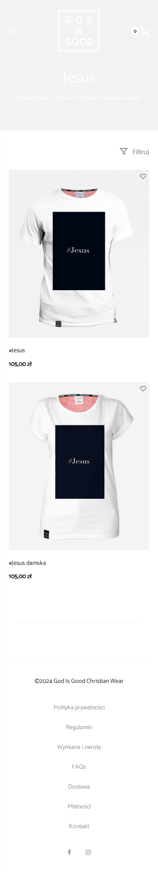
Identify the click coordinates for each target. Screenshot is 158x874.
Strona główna (33, 98)
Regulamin (79, 728)
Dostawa (79, 787)
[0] (144, 30)
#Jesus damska (27, 563)
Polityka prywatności (79, 708)
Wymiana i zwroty (79, 747)
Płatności (79, 807)
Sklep (64, 98)
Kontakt (79, 827)
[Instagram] (88, 852)
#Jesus (17, 351)
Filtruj (140, 152)
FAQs (79, 767)
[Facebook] (69, 852)
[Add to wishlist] (142, 176)
